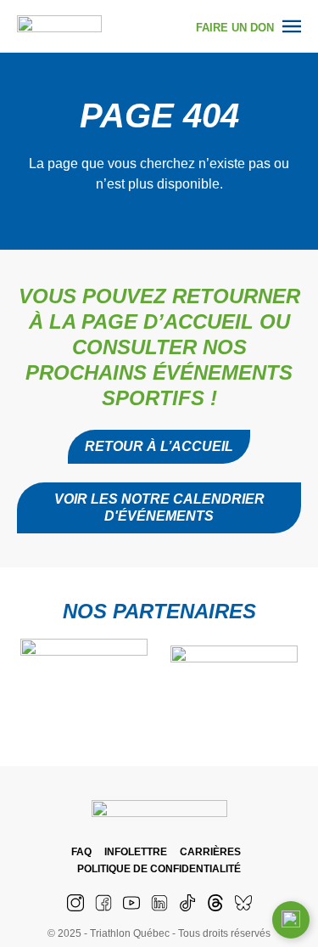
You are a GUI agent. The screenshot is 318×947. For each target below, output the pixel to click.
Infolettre (135, 852)
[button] (159, 507)
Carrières (210, 852)
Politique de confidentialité (159, 869)
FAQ (81, 852)
